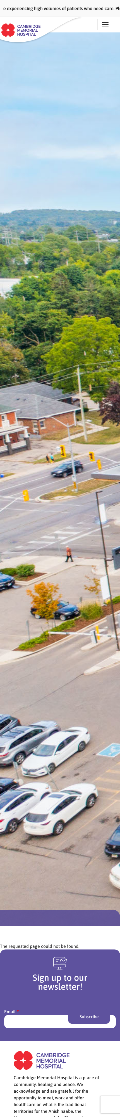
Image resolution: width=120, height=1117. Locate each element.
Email (10, 1011)
